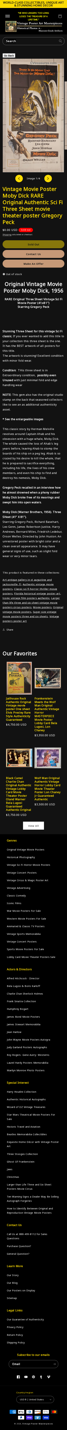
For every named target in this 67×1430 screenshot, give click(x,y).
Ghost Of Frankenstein (21, 1161)
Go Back (9, 55)
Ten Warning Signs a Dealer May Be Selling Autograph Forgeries (33, 1198)
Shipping (7, 234)
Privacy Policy (15, 1327)
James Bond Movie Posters (23, 1016)
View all (33, 825)
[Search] (60, 41)
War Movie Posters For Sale (24, 910)
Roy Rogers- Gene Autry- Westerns (28, 1055)
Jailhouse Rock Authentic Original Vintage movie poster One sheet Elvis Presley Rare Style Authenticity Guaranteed (18, 709)
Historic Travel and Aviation (23, 1126)
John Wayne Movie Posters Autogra (28, 1039)
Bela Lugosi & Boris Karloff (23, 986)
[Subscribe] (54, 1364)
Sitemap (12, 1298)
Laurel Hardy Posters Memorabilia (27, 1062)
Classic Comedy (16, 895)
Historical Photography (21, 857)
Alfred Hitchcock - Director (23, 978)
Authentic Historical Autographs (26, 1099)
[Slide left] (19, 178)
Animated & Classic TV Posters (25, 926)
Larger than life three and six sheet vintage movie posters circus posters (31, 602)
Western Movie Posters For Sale (26, 918)
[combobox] (33, 41)
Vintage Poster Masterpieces (37, 1423)
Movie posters (42, 607)
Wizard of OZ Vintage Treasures (26, 1107)
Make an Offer (34, 263)
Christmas (13, 1177)
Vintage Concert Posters (22, 872)
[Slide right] (48, 178)
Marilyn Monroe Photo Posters (26, 1070)
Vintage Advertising (18, 888)
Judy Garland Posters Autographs (27, 1047)
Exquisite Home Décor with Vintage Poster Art (33, 1144)
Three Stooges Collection (22, 1154)
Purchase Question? (19, 1246)
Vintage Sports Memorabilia (24, 934)
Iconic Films (14, 903)
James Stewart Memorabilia (24, 1024)
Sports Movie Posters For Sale (25, 949)
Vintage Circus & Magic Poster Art (27, 880)
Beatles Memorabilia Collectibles (27, 1134)
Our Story (13, 1275)
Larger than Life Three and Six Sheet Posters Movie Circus (29, 1186)
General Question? (18, 1253)
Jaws (9, 1169)
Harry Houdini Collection (21, 1091)
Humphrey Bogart (18, 1009)
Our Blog (12, 1282)
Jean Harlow (14, 1032)
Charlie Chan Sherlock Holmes (25, 993)
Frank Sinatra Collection (21, 1001)
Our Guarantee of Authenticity (25, 1319)
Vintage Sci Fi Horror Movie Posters (28, 864)
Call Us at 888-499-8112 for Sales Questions (27, 1236)
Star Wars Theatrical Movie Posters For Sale (31, 1116)
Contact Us (33, 254)
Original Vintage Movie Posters (25, 849)
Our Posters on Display (21, 1290)
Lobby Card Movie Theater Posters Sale (31, 957)
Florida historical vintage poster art (37, 593)
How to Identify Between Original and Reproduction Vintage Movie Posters (30, 1210)
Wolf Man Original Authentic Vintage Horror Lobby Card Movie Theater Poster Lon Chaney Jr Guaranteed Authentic (47, 788)
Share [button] (10, 629)
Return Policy (15, 1334)
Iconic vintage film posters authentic (26, 598)
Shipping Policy (16, 1342)
